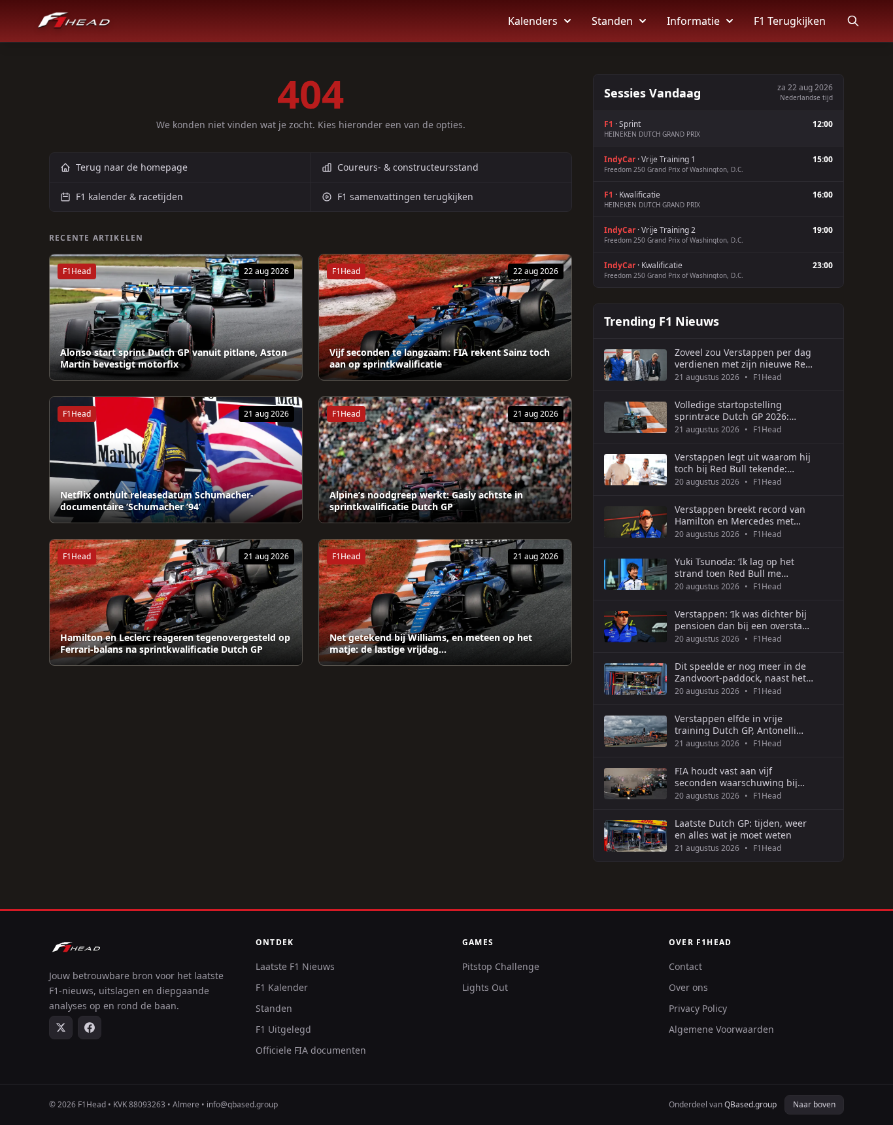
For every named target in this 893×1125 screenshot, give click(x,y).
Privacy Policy (698, 1008)
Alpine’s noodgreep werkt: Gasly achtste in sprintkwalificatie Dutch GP (426, 500)
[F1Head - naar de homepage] (73, 21)
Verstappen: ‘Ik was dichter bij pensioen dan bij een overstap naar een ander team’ (741, 619)
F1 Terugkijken (790, 21)
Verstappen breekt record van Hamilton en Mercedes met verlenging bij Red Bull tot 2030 (744, 515)
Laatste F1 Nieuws (295, 966)
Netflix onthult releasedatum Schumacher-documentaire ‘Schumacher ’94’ (157, 500)
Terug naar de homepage (132, 167)
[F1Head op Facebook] (89, 1027)
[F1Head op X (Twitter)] (61, 1027)
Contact (685, 966)
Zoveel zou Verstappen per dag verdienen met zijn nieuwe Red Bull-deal (743, 358)
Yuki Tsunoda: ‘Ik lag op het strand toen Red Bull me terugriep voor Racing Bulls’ (735, 567)
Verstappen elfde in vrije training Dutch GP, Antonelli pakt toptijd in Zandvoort (735, 724)
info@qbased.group (242, 1104)
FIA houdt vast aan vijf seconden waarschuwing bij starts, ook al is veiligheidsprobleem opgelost (740, 776)
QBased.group (750, 1104)
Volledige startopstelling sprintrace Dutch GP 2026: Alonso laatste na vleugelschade (732, 410)
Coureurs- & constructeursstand (408, 167)
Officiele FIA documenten (311, 1050)
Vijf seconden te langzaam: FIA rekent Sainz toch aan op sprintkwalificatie (439, 358)
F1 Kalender (282, 987)
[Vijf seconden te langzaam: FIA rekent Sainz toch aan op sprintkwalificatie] (445, 317)
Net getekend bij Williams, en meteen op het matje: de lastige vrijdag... (430, 643)
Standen (612, 21)
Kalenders (533, 21)
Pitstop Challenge (500, 966)
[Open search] (853, 20)
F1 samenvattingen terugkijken (405, 196)
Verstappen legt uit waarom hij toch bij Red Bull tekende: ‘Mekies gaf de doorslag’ (743, 462)
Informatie (693, 21)
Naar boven (814, 1104)
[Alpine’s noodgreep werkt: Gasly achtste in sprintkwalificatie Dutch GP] (445, 460)
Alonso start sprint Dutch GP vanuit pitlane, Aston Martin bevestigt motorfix (173, 358)
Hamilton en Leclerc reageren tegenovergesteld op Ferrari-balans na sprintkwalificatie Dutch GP (175, 643)
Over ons (688, 987)
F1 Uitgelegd (283, 1029)
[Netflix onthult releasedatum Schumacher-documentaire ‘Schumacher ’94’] (176, 460)
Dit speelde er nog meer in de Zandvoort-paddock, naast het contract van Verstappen (740, 672)
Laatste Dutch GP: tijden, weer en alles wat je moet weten (741, 829)
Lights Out (485, 987)
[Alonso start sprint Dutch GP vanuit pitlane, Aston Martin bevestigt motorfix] (176, 317)
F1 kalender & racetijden (129, 196)
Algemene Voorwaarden (721, 1029)
